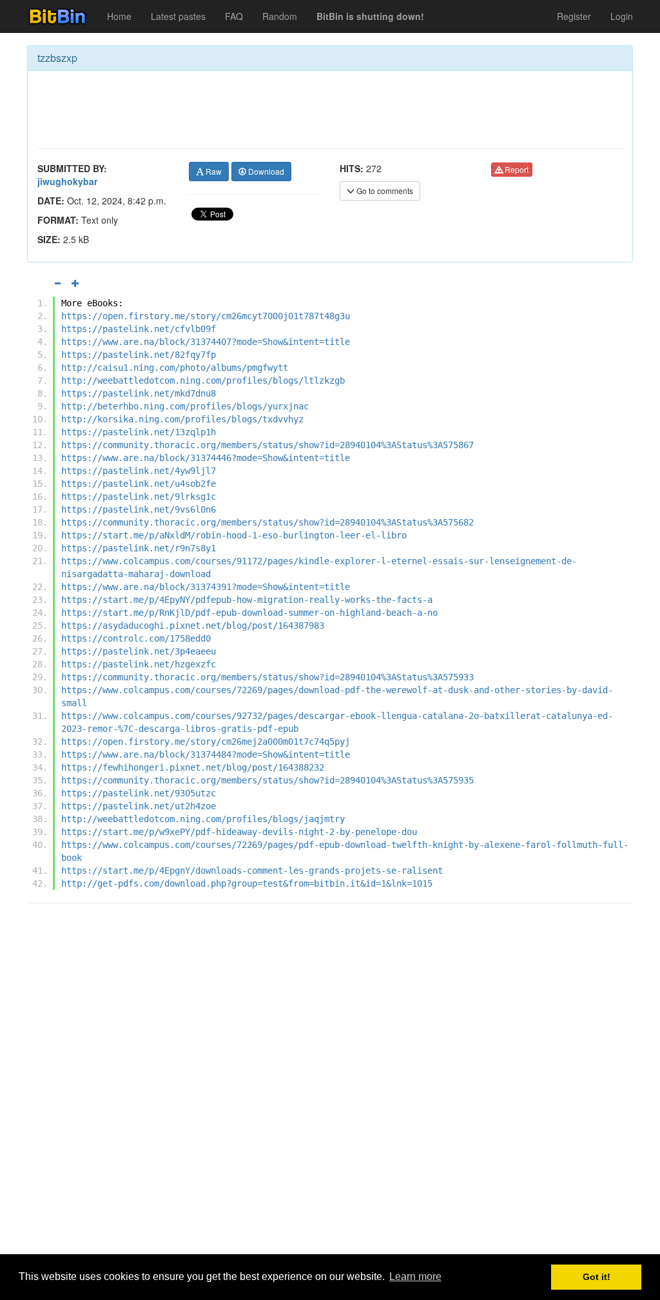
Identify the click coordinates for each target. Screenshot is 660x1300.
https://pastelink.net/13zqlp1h (138, 432)
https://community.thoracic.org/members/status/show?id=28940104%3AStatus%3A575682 (267, 522)
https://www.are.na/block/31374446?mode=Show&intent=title (205, 458)
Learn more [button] (415, 1276)
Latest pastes (178, 16)
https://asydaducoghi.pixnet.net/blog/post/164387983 (192, 625)
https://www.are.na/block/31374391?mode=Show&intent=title (205, 587)
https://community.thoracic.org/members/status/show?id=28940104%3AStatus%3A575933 (267, 677)
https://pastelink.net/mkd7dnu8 (138, 393)
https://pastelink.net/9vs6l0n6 (138, 509)
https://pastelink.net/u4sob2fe (138, 483)
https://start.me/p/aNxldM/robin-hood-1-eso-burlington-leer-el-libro (234, 535)
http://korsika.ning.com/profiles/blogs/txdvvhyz (182, 419)
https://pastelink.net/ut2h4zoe (138, 806)
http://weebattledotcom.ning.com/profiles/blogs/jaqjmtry (203, 819)
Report (516, 169)
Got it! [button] (596, 1277)
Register (574, 16)
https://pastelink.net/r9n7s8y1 (138, 548)
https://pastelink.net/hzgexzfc (138, 664)
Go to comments (383, 190)
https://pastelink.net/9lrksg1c (138, 496)
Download (265, 171)
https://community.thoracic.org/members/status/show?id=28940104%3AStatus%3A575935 (267, 780)
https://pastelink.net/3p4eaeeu (138, 651)
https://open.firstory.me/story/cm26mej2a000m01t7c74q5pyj (205, 741)
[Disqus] (330, 1077)
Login (621, 16)
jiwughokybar (67, 181)
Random (279, 16)
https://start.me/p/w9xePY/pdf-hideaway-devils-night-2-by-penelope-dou (239, 832)
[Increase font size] (75, 283)
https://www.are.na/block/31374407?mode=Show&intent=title (205, 342)
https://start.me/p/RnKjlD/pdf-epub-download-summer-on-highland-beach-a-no (249, 612)
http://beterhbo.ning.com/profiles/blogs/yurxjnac (185, 406)
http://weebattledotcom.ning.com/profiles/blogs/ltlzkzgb (203, 380)
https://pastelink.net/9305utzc (138, 793)
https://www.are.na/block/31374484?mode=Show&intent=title (205, 754)
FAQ (234, 16)
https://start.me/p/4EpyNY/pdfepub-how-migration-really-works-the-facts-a (246, 600)
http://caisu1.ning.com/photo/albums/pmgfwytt (174, 367)
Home (119, 16)
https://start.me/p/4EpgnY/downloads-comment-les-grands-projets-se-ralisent (252, 870)
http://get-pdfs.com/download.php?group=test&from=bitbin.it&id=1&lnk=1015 (246, 883)
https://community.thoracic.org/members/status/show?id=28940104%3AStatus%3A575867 (267, 445)
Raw (213, 171)
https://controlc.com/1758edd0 (136, 638)
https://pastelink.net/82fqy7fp (138, 355)
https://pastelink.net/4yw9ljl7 (138, 471)
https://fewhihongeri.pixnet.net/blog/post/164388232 (192, 767)
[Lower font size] (57, 283)
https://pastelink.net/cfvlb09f (138, 329)
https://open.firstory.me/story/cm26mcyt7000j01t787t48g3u (205, 316)
